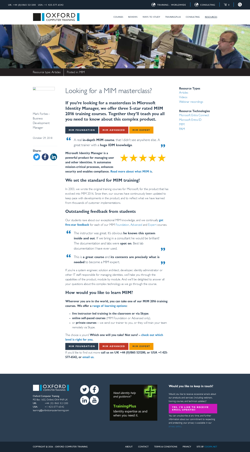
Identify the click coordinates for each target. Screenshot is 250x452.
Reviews (133, 17)
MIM (82, 72)
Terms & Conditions (165, 447)
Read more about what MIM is (131, 171)
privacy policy (175, 426)
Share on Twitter (36, 156)
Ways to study (151, 17)
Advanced (136, 225)
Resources (211, 17)
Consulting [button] (207, 5)
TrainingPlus (173, 17)
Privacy (187, 447)
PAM (182, 129)
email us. (88, 357)
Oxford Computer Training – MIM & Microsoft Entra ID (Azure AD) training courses (56, 17)
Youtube (94, 400)
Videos (183, 97)
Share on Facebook (45, 156)
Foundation (122, 225)
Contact (143, 447)
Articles (56, 72)
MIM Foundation (82, 130)
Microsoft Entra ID (190, 120)
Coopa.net (210, 447)
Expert (152, 225)
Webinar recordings (191, 102)
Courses (118, 17)
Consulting (193, 17)
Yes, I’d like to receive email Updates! (190, 408)
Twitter (84, 389)
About (129, 447)
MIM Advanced (114, 130)
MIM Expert (141, 130)
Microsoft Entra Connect (194, 115)
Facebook (94, 389)
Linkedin (84, 400)
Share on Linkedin (53, 156)
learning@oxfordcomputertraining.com (51, 410)
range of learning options (109, 306)
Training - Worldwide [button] (171, 5)
